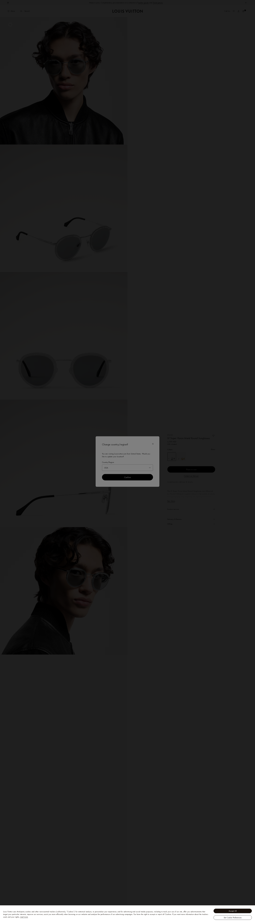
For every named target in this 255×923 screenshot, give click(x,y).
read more (24, 917)
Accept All (233, 911)
